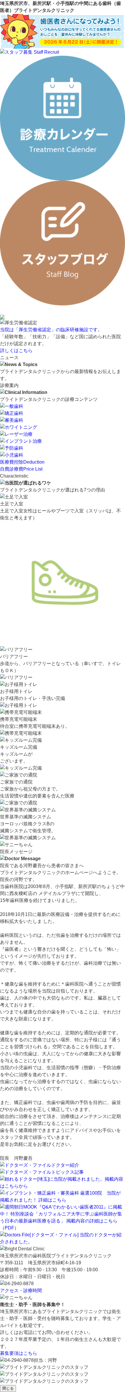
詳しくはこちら (16, 350)
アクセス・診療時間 (21, 1290)
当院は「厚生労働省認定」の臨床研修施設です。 (51, 329)
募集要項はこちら (18, 1353)
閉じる (8, 1388)
